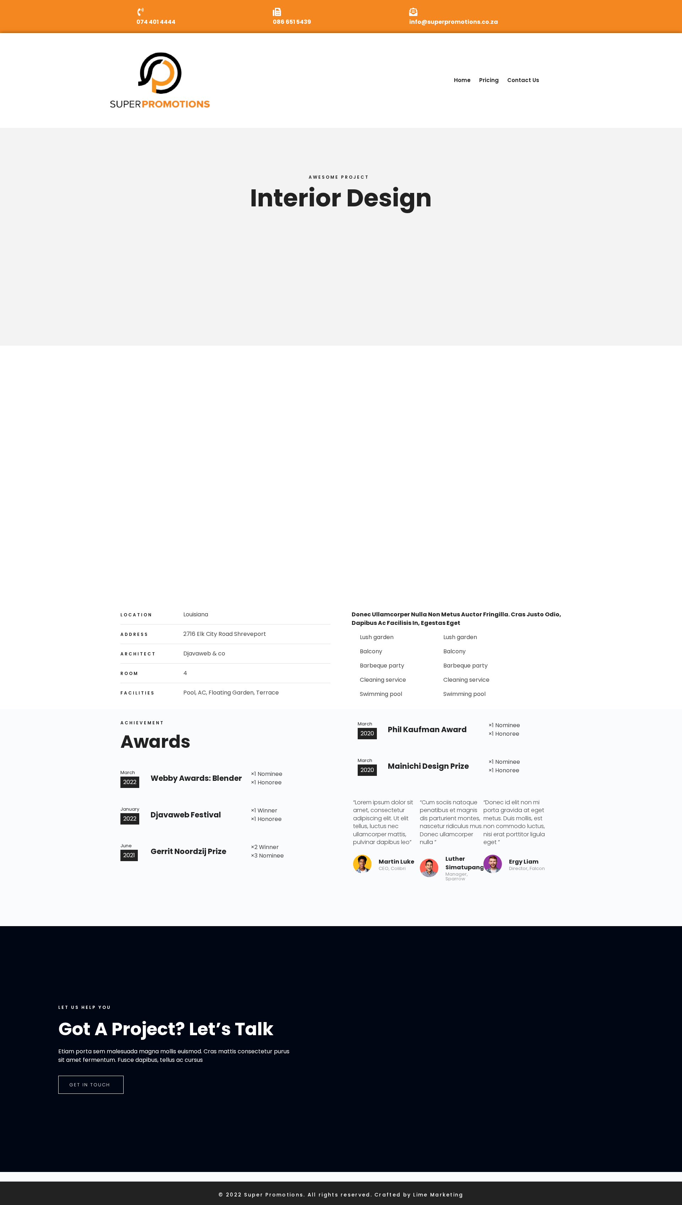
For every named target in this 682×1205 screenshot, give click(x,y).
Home (462, 80)
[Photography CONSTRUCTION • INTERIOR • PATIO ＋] (341, 489)
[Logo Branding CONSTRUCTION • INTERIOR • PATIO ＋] (495, 507)
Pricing (489, 80)
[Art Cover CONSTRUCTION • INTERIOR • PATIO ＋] (186, 472)
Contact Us (523, 80)
